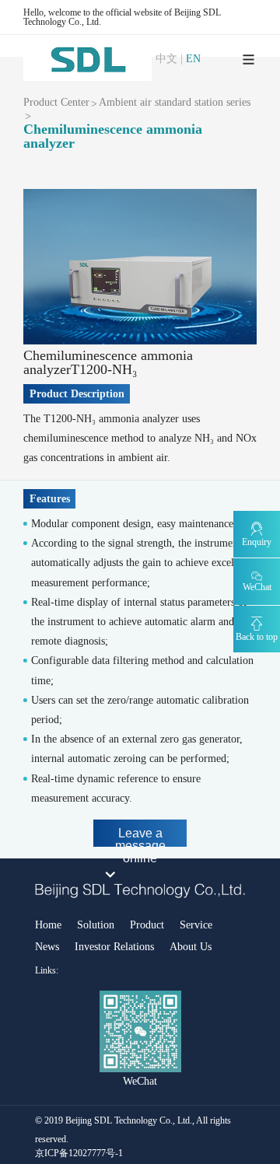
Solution (95, 925)
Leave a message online (140, 837)
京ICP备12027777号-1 (79, 1153)
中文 (166, 59)
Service (196, 925)
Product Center (56, 102)
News (47, 947)
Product (147, 925)
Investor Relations (114, 947)
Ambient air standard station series (174, 102)
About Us (191, 947)
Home (48, 925)
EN (193, 59)
